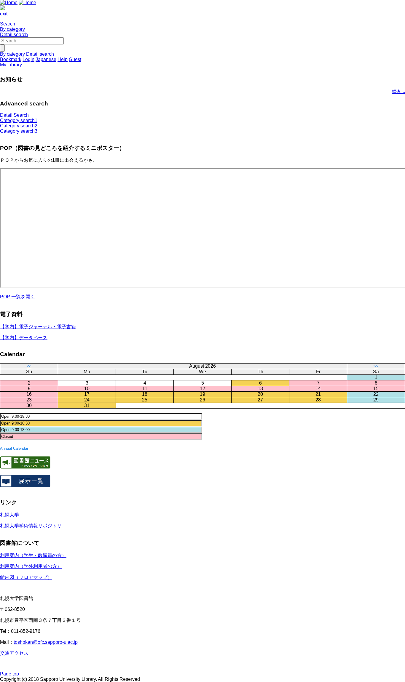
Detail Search (14, 115)
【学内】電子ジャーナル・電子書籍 (38, 326)
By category (12, 29)
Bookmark (10, 59)
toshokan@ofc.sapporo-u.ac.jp (46, 642)
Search (7, 23)
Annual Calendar (14, 448)
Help (63, 59)
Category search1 (18, 120)
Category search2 (18, 125)
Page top (9, 673)
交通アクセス (14, 653)
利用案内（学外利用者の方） (31, 566)
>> (376, 366)
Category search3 (18, 131)
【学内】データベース (23, 337)
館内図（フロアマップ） (26, 577)
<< (29, 366)
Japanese (46, 59)
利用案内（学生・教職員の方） (33, 555)
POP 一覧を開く (17, 296)
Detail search (14, 34)
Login (28, 59)
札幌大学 (9, 514)
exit (3, 13)
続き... (398, 91)
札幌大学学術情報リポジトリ (31, 525)
